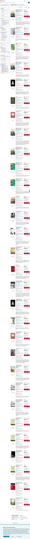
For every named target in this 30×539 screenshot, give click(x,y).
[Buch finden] (29, 2)
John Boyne (17, 419)
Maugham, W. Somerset (19, 317)
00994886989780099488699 (19, 488)
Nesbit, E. (17, 367)
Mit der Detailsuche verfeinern (23, 5)
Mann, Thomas (18, 282)
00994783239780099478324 (19, 320)
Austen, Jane (17, 111)
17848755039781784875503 (19, 100)
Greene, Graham (18, 212)
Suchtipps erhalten (23, 516)
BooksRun (19, 52)
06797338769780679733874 (19, 85)
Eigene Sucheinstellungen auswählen (23, 519)
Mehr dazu (2, 25)
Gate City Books (20, 355)
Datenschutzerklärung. (7, 534)
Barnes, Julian (18, 181)
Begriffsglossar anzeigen (23, 517)
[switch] (1, 56)
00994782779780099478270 (19, 200)
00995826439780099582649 (19, 502)
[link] (28, 7)
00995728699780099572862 (19, 423)
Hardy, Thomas (18, 249)
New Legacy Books (20, 340)
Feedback (29, 191)
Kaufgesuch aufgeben (15, 519)
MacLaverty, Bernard (19, 97)
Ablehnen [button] (12, 536)
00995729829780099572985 (19, 371)
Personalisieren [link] (19, 536)
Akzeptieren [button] (6, 536)
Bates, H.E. (17, 350)
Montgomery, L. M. (18, 498)
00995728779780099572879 (19, 233)
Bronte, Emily (17, 452)
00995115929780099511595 (19, 455)
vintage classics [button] (15, 5)
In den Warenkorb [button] (26, 16)
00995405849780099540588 (19, 168)
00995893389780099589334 (19, 336)
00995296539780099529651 (19, 15)
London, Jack (17, 385)
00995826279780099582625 (19, 389)
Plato (16, 81)
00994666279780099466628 (19, 32)
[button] (11, 7)
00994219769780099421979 (19, 353)
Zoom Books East (20, 17)
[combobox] (16, 2)
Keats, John (17, 12)
